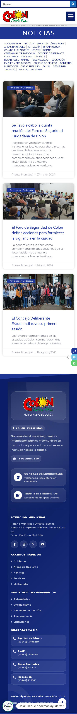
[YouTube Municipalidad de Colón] (42, 544)
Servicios (19, 578)
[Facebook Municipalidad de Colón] (14, 544)
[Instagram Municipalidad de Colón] (24, 544)
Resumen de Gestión (27, 610)
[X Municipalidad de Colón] (33, 544)
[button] (71, 16)
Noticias (19, 572)
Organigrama (22, 604)
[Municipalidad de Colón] (38, 405)
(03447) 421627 (27, 667)
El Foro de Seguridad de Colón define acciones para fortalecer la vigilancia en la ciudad (38, 233)
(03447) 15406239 (28, 641)
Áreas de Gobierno (26, 566)
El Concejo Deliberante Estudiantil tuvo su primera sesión (34, 323)
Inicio (14, 703)
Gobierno (20, 561)
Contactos (26, 703)
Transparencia (23, 616)
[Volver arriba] (62, 702)
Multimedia (21, 584)
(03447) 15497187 (28, 654)
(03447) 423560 (27, 680)
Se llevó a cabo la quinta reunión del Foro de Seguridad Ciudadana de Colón (37, 130)
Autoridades (22, 599)
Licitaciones (21, 621)
